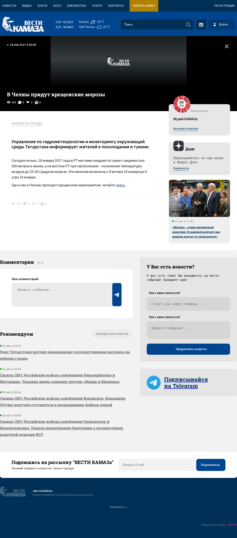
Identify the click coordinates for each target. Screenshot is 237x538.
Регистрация (224, 5)
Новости (9, 5)
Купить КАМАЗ (144, 5)
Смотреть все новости (112, 334)
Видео (27, 5)
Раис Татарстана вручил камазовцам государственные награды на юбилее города (65, 355)
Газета (97, 5)
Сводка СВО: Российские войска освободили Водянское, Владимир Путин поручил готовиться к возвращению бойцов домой (62, 401)
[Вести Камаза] (23, 24)
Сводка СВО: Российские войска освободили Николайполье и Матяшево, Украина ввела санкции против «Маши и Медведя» (60, 378)
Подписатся (181, 168)
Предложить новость (191, 349)
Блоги (42, 5)
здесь (120, 185)
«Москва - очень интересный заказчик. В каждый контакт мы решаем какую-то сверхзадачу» (196, 231)
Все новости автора (185, 129)
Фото (57, 5)
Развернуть (117, 507)
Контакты (116, 5)
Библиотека (76, 5)
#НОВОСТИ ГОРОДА (27, 123)
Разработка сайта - (219, 524)
